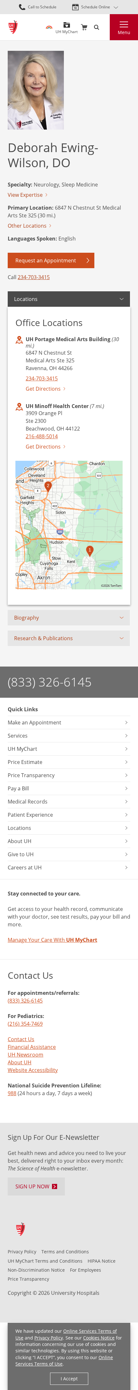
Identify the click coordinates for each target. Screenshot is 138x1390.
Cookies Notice (99, 1338)
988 (12, 1093)
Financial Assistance (32, 1046)
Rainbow (49, 27)
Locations (26, 299)
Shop (84, 27)
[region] (69, 525)
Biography (26, 617)
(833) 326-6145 (50, 682)
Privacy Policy (48, 1338)
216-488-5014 (42, 436)
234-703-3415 (34, 277)
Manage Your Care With (52, 939)
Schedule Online (95, 7)
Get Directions (43, 388)
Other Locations (27, 225)
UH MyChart (67, 29)
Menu (124, 32)
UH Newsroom (25, 1054)
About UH (19, 1062)
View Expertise (25, 194)
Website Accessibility (33, 1070)
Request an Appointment (45, 260)
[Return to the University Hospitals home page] (13, 27)
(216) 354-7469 (25, 1023)
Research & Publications (43, 638)
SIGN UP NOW (32, 1186)
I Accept (69, 1379)
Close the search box (105, 27)
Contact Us (21, 1039)
